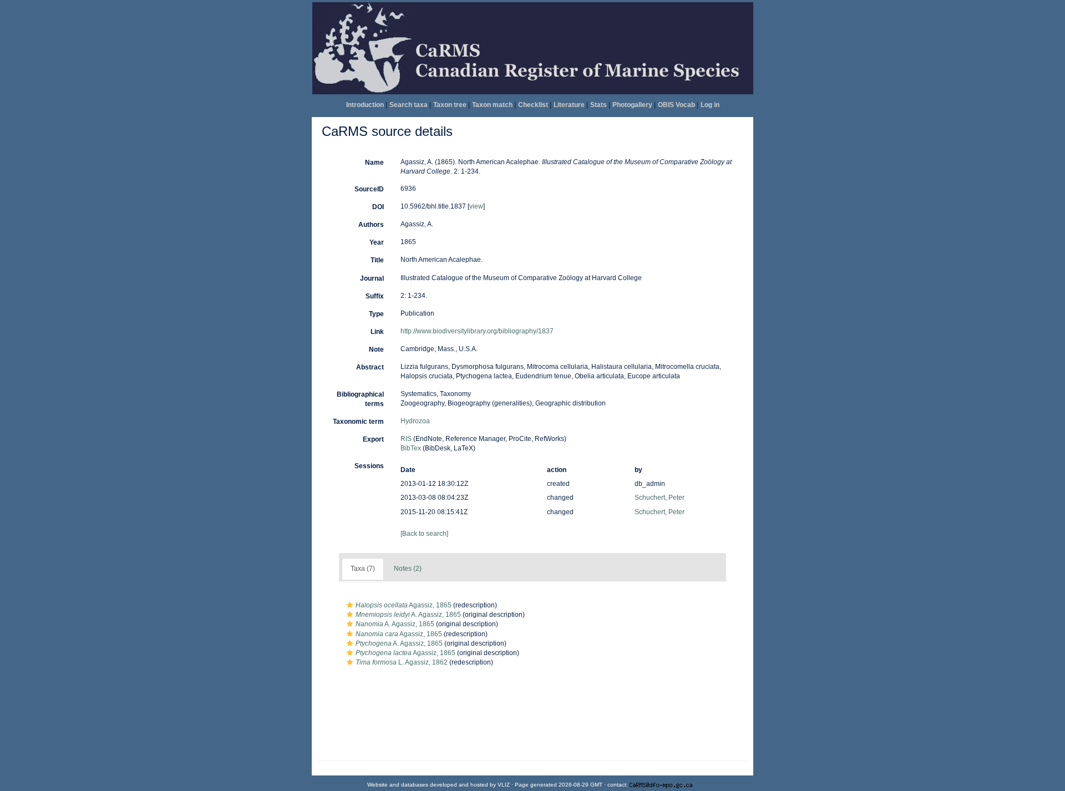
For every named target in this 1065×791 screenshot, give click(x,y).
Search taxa (408, 105)
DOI (378, 207)
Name (374, 162)
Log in (710, 105)
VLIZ (504, 785)
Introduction (365, 105)
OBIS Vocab (676, 105)
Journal (372, 278)
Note (376, 349)
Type (376, 314)
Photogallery (632, 105)
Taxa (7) (363, 568)
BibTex (410, 448)
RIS (406, 439)
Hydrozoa (415, 421)
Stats (598, 105)
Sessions (369, 466)
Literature (569, 105)
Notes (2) (408, 568)
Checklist (533, 105)
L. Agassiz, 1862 (402, 662)
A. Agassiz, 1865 (408, 614)
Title (377, 260)
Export (373, 439)
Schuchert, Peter (659, 497)
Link (377, 332)
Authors (371, 225)
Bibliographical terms (360, 399)
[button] (350, 605)
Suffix (375, 296)
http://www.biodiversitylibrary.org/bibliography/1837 (477, 331)
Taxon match (492, 105)
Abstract (370, 367)
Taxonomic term (358, 421)
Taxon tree (449, 105)
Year (376, 242)
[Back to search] (424, 534)
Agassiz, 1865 (404, 605)
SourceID (369, 189)
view (476, 206)
